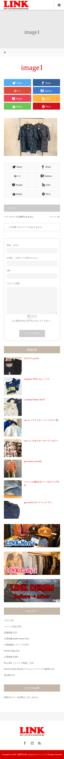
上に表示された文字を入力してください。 (32, 321)
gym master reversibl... (33, 461)
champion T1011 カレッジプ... (37, 379)
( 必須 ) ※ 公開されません (22, 258)
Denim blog (9, 651)
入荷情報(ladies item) (14, 638)
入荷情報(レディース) (14, 644)
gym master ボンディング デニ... (38, 502)
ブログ (7, 620)
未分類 (7, 675)
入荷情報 (8, 657)
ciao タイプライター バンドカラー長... (42, 420)
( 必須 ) (13, 245)
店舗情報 (8, 632)
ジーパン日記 (10, 626)
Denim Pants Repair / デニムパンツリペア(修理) (27, 669)
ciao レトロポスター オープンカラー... (42, 440)
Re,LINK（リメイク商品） (16, 663)
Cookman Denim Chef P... (35, 399)
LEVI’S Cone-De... (32, 358)
